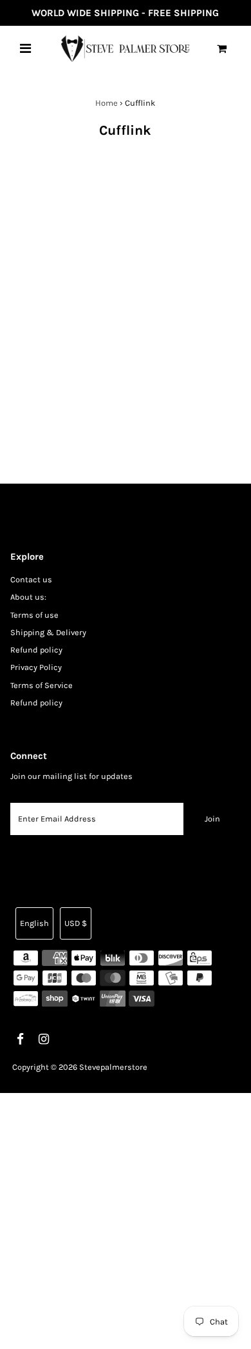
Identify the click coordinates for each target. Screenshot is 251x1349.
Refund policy (36, 650)
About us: (28, 597)
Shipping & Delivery (48, 632)
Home (106, 103)
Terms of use (34, 615)
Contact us (31, 579)
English (34, 923)
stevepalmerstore (113, 1067)
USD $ (75, 923)
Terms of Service (41, 685)
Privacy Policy (36, 667)
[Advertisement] (125, 1218)
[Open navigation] (25, 48)
